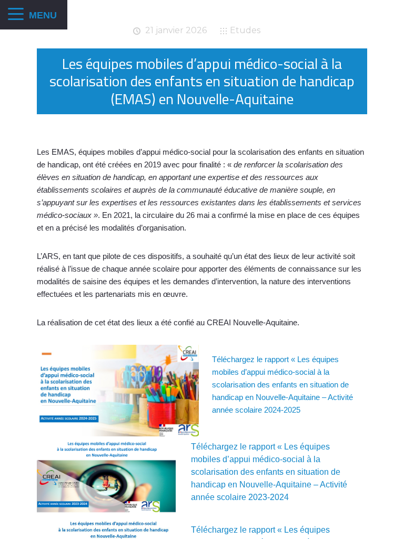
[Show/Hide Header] (16, 14)
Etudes (245, 30)
